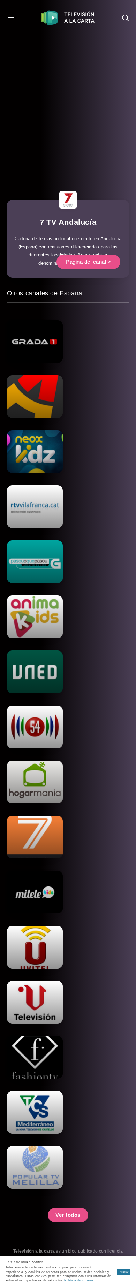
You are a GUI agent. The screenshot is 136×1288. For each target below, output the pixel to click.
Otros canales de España (44, 293)
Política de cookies (79, 1280)
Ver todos (68, 1215)
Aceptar (124, 1271)
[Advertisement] (68, 107)
